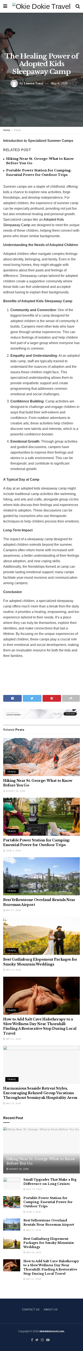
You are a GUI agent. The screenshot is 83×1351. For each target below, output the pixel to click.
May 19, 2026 (13, 1103)
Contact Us (31, 1309)
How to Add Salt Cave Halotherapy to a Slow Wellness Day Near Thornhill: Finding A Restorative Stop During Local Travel (51, 1267)
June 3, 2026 (13, 850)
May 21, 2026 (13, 1039)
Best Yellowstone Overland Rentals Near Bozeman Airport (48, 1222)
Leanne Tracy (33, 83)
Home (6, 130)
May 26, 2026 (13, 970)
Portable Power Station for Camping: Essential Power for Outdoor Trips (48, 1202)
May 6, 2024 (59, 83)
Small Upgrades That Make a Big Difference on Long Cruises (49, 1182)
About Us (50, 1309)
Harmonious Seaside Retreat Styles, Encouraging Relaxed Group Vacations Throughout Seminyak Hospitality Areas (40, 1093)
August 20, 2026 (15, 791)
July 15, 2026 (33, 1189)
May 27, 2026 (13, 910)
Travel (17, 130)
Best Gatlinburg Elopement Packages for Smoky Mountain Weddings (48, 1243)
